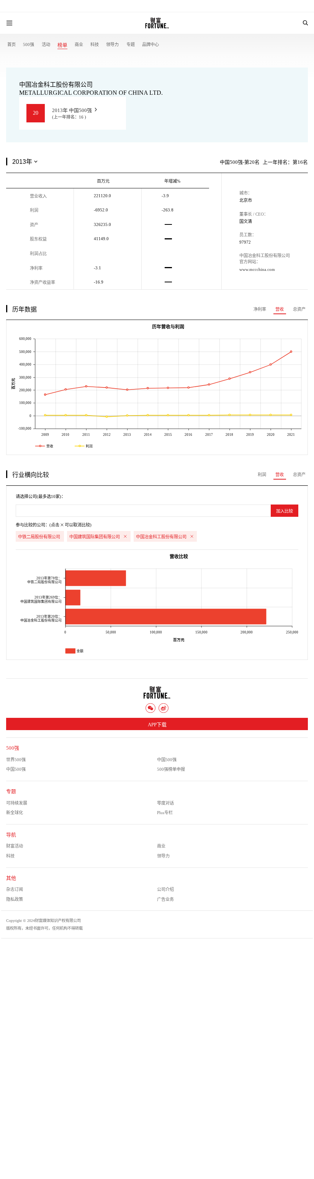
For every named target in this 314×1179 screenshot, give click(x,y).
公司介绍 (165, 889)
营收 (279, 309)
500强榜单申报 (171, 769)
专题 (130, 44)
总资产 (299, 309)
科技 (94, 44)
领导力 (112, 44)
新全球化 (14, 812)
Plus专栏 (165, 812)
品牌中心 (150, 44)
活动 (46, 44)
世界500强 (16, 759)
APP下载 (157, 724)
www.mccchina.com (257, 269)
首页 (11, 44)
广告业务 (165, 899)
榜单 (62, 45)
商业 (79, 44)
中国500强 (167, 759)
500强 (28, 44)
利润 (262, 474)
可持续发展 (16, 803)
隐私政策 (14, 899)
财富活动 (14, 846)
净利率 (259, 309)
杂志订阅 (14, 889)
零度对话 (165, 803)
